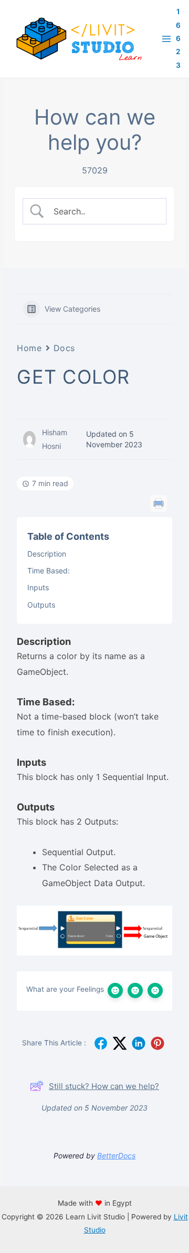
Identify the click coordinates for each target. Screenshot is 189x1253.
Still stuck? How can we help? (104, 1086)
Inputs (38, 587)
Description (46, 553)
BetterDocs (116, 1155)
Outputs (41, 604)
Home (29, 348)
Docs (64, 348)
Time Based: (48, 570)
